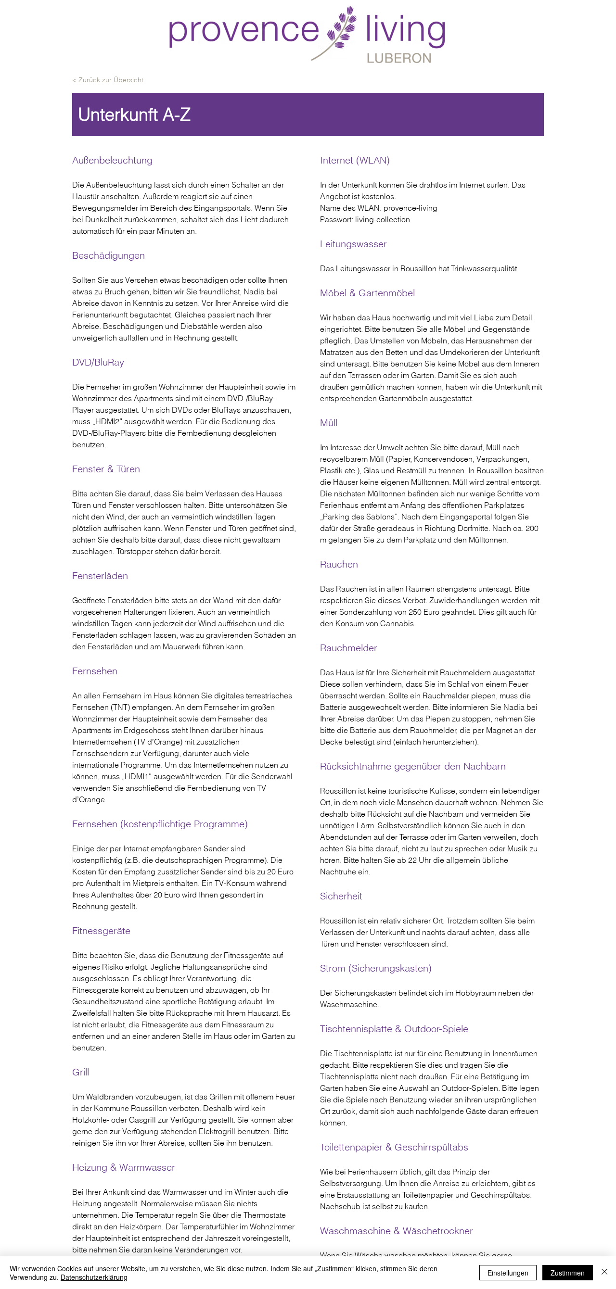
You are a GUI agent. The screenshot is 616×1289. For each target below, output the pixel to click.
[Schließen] (604, 1272)
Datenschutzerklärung (94, 1277)
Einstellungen (508, 1272)
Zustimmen (568, 1272)
